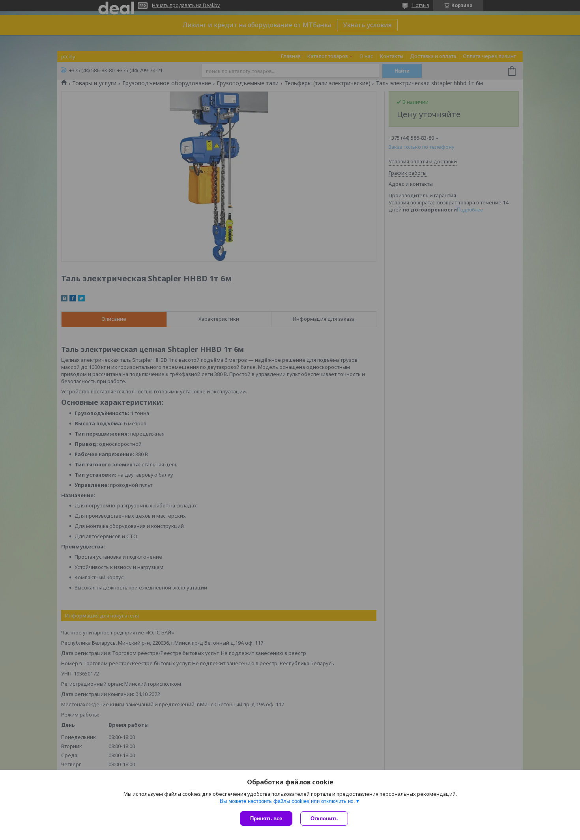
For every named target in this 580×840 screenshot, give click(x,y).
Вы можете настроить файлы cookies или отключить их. (287, 801)
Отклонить (324, 818)
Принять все (266, 818)
